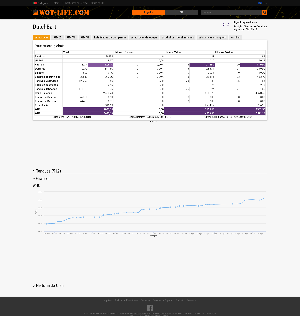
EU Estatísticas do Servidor (75, 3)
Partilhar (235, 37)
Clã (181, 12)
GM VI (85, 37)
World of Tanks (140, 314)
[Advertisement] (150, 144)
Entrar (56, 3)
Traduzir (180, 300)
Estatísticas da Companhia (110, 37)
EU (263, 3)
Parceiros (191, 300)
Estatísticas (41, 37)
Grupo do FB (97, 3)
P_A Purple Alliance (245, 22)
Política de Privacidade (126, 300)
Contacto (145, 300)
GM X (57, 37)
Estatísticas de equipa (143, 37)
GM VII (71, 37)
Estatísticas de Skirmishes (178, 37)
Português (43, 3)
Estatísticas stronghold (212, 37)
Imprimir (108, 300)
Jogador (148, 12)
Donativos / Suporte (162, 300)
